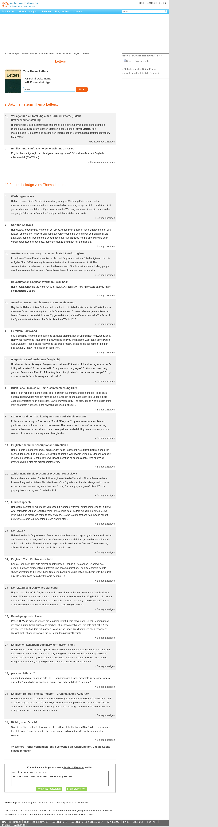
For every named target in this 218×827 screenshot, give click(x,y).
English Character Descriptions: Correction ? (39, 445)
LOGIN (142, 3)
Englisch (17, 53)
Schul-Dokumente (40, 78)
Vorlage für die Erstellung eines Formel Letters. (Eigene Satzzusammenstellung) (46, 118)
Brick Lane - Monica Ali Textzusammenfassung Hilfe (44, 388)
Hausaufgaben (29, 802)
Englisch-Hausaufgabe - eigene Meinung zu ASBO (42, 148)
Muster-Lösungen (28, 11)
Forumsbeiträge (40, 82)
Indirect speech (21, 502)
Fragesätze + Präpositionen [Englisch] (35, 359)
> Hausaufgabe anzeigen (101, 141)
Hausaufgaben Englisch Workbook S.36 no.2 (39, 281)
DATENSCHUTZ (59, 822)
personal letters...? (23, 673)
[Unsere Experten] (137, 61)
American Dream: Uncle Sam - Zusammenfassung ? (44, 302)
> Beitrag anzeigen (105, 218)
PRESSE (6, 825)
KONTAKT (152, 822)
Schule (7, 53)
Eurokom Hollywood (24, 330)
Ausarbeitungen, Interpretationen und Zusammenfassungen (51, 53)
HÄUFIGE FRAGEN (11, 822)
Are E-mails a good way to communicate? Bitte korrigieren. (48, 253)
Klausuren (71, 802)
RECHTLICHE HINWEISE (36, 822)
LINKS (126, 822)
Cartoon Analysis (22, 224)
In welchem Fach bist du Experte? (141, 73)
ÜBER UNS (138, 822)
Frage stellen (62, 11)
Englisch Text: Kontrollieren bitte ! (33, 559)
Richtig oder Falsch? (24, 722)
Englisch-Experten (73, 767)
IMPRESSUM (113, 822)
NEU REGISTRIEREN (156, 3)
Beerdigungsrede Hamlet (27, 616)
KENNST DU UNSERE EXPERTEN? (142, 55)
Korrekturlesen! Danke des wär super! (35, 587)
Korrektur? (18, 530)
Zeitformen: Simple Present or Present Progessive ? (44, 473)
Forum (71, 814)
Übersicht (83, 802)
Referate (46, 11)
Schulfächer (8, 11)
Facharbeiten (57, 802)
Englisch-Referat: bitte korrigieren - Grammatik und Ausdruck (50, 693)
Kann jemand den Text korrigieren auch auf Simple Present (48, 416)
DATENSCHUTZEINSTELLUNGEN (87, 822)
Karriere (77, 11)
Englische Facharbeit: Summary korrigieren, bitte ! (43, 644)
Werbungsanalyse (22, 196)
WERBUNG (19, 825)
